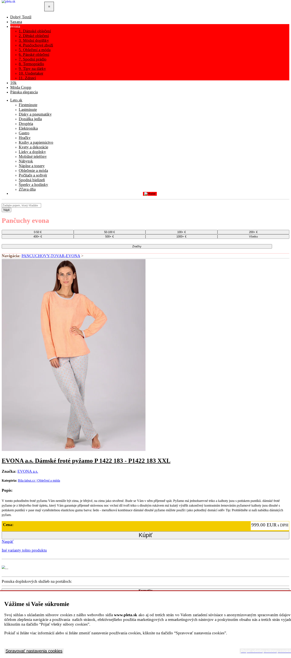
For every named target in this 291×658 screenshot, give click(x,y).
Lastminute (28, 109)
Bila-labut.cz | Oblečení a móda (39, 480)
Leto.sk (16, 100)
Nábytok (26, 161)
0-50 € (38, 232)
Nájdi (6, 210)
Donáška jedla (30, 119)
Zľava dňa (27, 189)
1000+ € (181, 236)
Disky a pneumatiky (35, 114)
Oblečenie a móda (33, 170)
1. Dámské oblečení (35, 31)
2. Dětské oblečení (34, 35)
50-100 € (109, 232)
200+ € (253, 232)
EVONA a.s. (27, 471)
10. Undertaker (31, 73)
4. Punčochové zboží (36, 45)
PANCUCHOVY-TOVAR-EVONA (51, 256)
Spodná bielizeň (32, 180)
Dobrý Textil (20, 17)
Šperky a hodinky (33, 184)
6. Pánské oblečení (34, 54)
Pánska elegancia (24, 92)
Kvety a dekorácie (33, 147)
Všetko (253, 236)
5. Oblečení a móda (34, 50)
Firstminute (28, 105)
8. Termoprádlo (31, 64)
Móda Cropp (20, 87)
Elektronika (28, 128)
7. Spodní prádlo (32, 59)
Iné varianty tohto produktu (24, 550)
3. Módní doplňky (34, 40)
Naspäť (7, 541)
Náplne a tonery (32, 166)
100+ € (181, 232)
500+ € (109, 236)
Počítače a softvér (33, 175)
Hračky (25, 137)
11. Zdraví (27, 78)
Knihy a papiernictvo (36, 142)
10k (13, 82)
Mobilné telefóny (33, 156)
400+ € (37, 236)
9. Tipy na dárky (32, 68)
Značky (136, 246)
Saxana (16, 21)
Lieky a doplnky (32, 151)
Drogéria (26, 123)
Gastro (24, 133)
